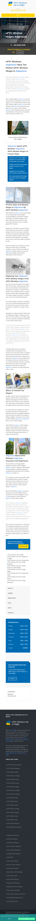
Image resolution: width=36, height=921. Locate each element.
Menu (18, 15)
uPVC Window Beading (13, 768)
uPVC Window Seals (12, 816)
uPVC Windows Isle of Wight (16, 555)
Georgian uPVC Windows (14, 853)
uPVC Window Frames (13, 783)
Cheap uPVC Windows (13, 835)
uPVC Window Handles (13, 794)
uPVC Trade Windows (13, 868)
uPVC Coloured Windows (14, 850)
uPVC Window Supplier (13, 890)
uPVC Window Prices (12, 805)
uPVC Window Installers (13, 790)
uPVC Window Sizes (12, 901)
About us (10, 588)
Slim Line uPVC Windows (14, 864)
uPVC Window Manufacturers (15, 897)
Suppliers (10, 593)
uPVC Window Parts (12, 801)
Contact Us (23, 546)
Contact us (11, 612)
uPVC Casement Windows (14, 846)
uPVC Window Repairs (13, 812)
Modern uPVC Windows (13, 883)
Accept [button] (26, 918)
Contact (20, 52)
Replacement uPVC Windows (15, 886)
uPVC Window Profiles (13, 808)
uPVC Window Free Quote (14, 827)
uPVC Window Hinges (13, 786)
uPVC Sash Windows (12, 861)
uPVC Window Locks (12, 797)
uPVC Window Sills (12, 819)
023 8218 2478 (18, 11)
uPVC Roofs (10, 857)
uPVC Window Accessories (14, 764)
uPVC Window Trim (12, 875)
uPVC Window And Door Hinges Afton (18, 560)
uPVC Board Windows (13, 842)
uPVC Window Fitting (13, 779)
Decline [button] (9, 918)
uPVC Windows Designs (13, 775)
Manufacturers (12, 598)
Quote (9, 608)
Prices (9, 603)
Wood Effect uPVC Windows (15, 872)
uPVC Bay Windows (12, 839)
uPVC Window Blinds (12, 772)
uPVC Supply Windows (13, 823)
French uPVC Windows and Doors (16, 894)
